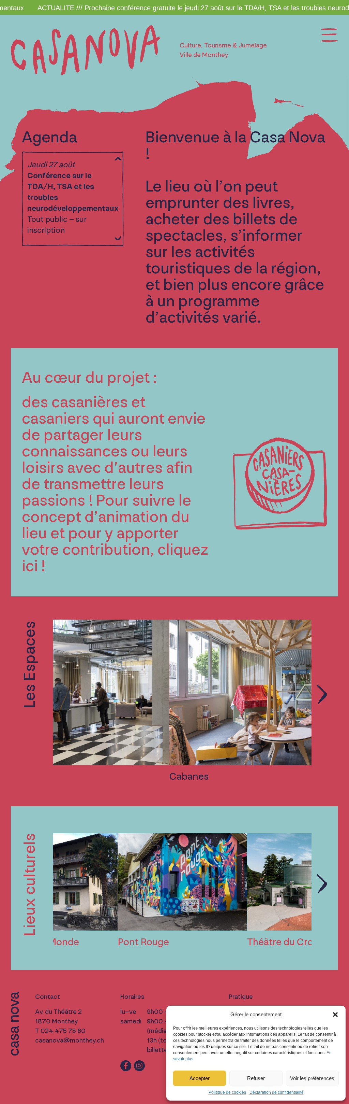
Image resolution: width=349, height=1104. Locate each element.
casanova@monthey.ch (69, 1040)
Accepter (199, 1078)
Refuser (256, 1078)
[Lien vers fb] (125, 1065)
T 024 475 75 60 (60, 1031)
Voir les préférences (312, 1078)
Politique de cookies (227, 1092)
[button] (335, 1014)
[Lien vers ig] (139, 1065)
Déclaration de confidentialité (276, 1092)
